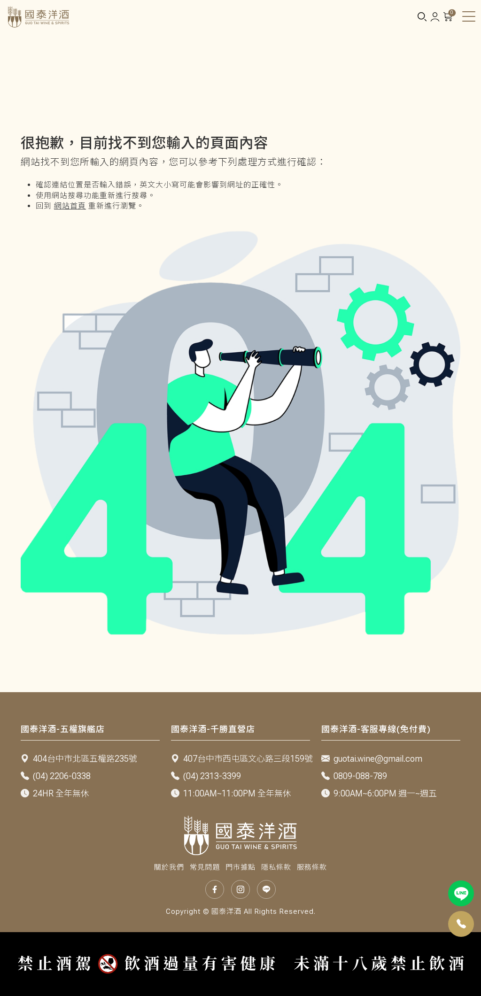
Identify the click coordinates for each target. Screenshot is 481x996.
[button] (422, 17)
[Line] (461, 893)
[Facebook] (214, 889)
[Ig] (240, 889)
